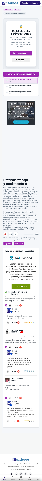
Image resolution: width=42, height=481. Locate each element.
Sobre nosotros (7, 464)
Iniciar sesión (21, 60)
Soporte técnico (13, 466)
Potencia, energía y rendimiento (21, 74)
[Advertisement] (21, 150)
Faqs (29, 469)
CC (10, 234)
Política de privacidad (18, 469)
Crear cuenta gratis (21, 53)
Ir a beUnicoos (21, 286)
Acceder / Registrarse (30, 3)
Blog (16, 464)
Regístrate (8, 244)
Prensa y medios (34, 464)
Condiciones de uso (27, 466)
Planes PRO (23, 464)
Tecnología (8, 10)
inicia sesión (19, 244)
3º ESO (17, 10)
